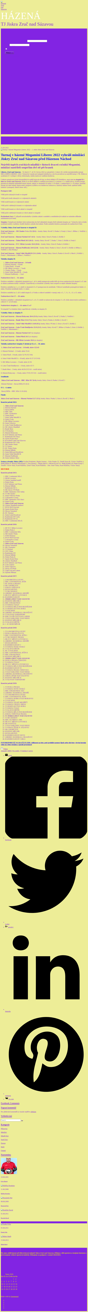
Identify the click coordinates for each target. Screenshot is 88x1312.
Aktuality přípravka (16, 56)
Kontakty (8, 106)
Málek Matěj (4, 1244)
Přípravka (8, 48)
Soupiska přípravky (16, 52)
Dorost (3, 1143)
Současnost (9, 122)
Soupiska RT (13, 110)
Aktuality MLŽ (14, 75)
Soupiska (12, 71)
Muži (7, 96)
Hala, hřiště (9, 129)
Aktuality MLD (14, 95)
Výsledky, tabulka (15, 54)
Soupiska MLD (14, 91)
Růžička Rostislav (5, 1193)
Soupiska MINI (14, 62)
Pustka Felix (4, 1232)
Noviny (7, 133)
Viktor (5, 749)
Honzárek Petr (5, 1205)
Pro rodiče (8, 112)
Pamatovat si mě (13, 49)
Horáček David (5, 1218)
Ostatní (3, 1150)
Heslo (7, 45)
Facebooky (9, 127)
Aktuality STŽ (14, 85)
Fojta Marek (4, 1181)
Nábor (7, 118)
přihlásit (33, 1112)
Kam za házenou (11, 123)
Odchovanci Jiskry (11, 114)
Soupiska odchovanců (16, 116)
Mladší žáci (9, 68)
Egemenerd (14, 1296)
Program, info (14, 50)
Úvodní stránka (10, 46)
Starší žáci (8, 77)
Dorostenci (9, 87)
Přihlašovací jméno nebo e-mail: (16, 41)
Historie (8, 120)
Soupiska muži (14, 100)
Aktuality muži (14, 104)
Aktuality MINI (14, 66)
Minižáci (8, 58)
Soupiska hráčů (14, 81)
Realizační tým (10, 108)
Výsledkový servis (11, 125)
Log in (7, 37)
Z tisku (7, 131)
